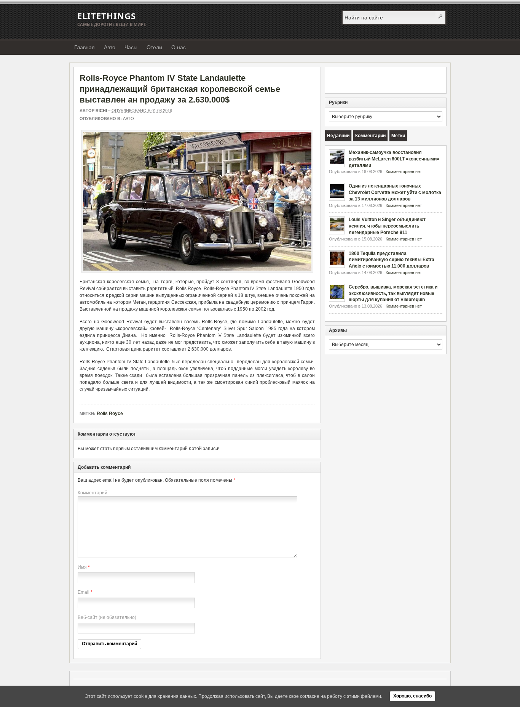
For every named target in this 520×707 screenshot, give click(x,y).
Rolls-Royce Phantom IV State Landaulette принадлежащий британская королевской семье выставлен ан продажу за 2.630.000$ (180, 88)
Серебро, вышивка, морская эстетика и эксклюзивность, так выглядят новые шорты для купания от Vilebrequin (393, 293)
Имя (82, 567)
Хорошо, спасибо (412, 696)
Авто (109, 47)
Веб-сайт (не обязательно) (107, 617)
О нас (178, 47)
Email (83, 592)
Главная (84, 47)
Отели (154, 47)
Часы (130, 47)
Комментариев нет (404, 171)
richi (101, 110)
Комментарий (92, 492)
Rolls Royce (110, 413)
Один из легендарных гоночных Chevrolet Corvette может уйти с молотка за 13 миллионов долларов (395, 192)
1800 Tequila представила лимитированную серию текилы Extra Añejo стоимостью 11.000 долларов (391, 260)
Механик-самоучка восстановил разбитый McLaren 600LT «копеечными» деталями (394, 159)
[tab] (338, 135)
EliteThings (106, 15)
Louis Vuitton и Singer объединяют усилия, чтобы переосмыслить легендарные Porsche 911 (387, 226)
